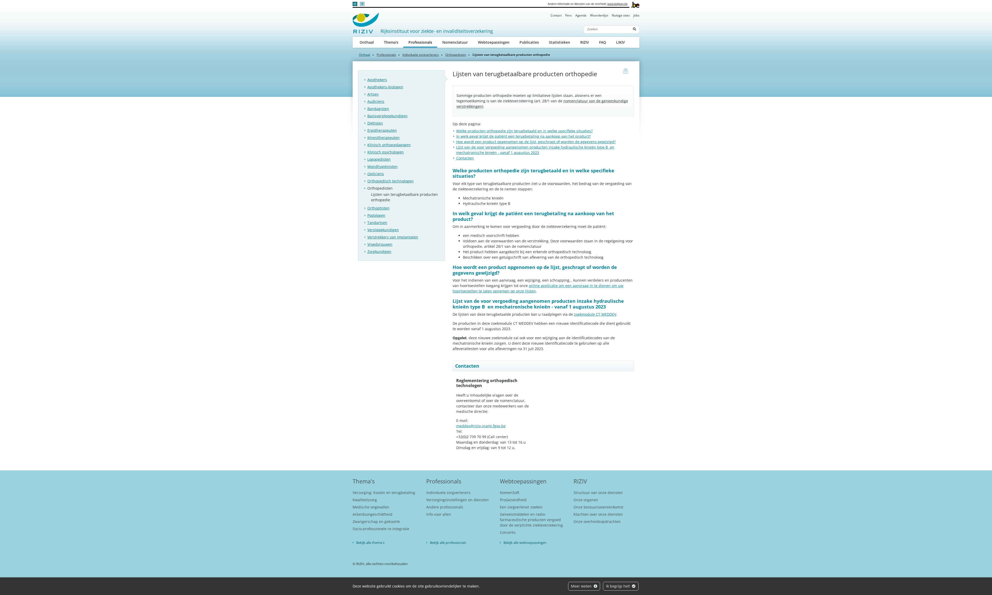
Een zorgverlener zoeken (521, 507)
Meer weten (582, 586)
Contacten (465, 158)
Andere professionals (444, 507)
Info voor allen (438, 514)
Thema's (391, 42)
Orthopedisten (455, 54)
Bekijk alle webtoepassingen (524, 542)
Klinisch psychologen (385, 152)
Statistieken (559, 42)
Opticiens (375, 173)
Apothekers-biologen (385, 86)
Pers (568, 15)
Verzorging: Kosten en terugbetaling (384, 492)
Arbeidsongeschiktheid (372, 514)
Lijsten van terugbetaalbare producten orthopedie (404, 197)
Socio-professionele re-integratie (381, 528)
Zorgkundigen (379, 251)
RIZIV (584, 42)
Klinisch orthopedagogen (389, 144)
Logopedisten (379, 159)
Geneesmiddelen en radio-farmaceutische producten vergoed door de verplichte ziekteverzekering (531, 520)
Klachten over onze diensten (598, 514)
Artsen (373, 94)
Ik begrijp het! (618, 586)
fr (362, 4)
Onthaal (367, 42)
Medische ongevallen (371, 507)
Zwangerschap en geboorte (376, 521)
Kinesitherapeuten (383, 137)
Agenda (580, 15)
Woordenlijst (599, 15)
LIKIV (620, 42)
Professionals (422, 42)
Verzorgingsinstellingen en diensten (457, 499)
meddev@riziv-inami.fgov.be (481, 425)
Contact (556, 15)
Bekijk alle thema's (370, 542)
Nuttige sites (621, 15)
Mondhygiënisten (382, 166)
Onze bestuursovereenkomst (598, 507)
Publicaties (529, 42)
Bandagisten (378, 108)
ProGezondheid (513, 499)
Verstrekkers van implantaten (392, 237)
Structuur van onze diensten (598, 492)
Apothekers (377, 79)
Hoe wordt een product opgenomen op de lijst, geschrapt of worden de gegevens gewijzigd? (536, 141)
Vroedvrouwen (379, 244)
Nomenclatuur (455, 42)
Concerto (507, 532)
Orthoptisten (378, 208)
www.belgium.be (617, 3)
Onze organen (586, 499)
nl (355, 4)
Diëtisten (375, 123)
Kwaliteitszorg (365, 499)
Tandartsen (377, 222)
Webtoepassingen (493, 42)
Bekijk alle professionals (448, 542)
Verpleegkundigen (383, 229)
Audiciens (375, 101)
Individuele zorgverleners (420, 54)
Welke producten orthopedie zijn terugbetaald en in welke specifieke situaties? (524, 130)
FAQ (602, 42)
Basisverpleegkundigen (387, 115)
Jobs (636, 15)
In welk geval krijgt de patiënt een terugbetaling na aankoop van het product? (523, 136)
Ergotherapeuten (382, 130)
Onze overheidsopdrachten (597, 521)
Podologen (376, 215)
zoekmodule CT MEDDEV (595, 314)
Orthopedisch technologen (390, 181)
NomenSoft (509, 492)
